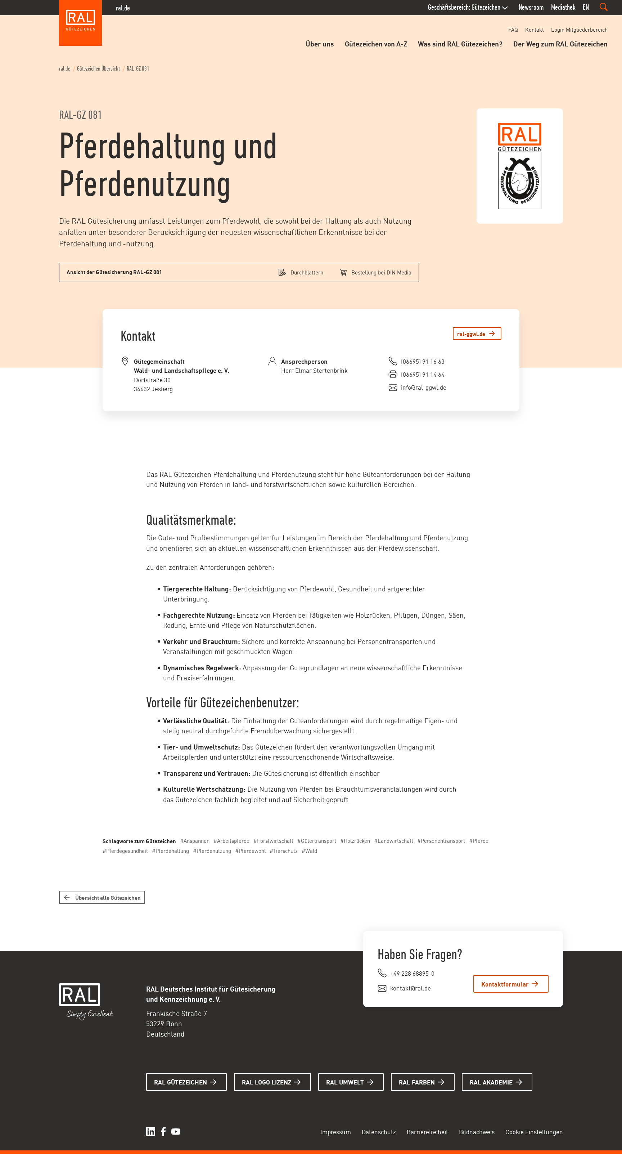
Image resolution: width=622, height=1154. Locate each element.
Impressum (335, 1131)
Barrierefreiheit (427, 1131)
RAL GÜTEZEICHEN (180, 1081)
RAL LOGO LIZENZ (266, 1081)
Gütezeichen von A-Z (376, 43)
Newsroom (531, 7)
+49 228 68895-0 (412, 973)
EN (586, 7)
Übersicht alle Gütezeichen (108, 897)
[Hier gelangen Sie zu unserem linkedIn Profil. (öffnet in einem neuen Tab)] (150, 1131)
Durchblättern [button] (306, 272)
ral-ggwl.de (471, 333)
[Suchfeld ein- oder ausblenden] (604, 7)
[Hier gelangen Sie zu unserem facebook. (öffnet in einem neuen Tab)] (163, 1131)
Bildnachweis (477, 1131)
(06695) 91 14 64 (423, 374)
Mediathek (563, 7)
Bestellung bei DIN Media (381, 272)
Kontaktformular (505, 983)
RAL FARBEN (417, 1081)
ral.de (123, 8)
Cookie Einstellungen (534, 1131)
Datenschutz (379, 1131)
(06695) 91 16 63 (423, 361)
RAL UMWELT (345, 1081)
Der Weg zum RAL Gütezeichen (560, 43)
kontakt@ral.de (410, 987)
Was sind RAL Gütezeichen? (460, 43)
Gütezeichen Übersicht (98, 68)
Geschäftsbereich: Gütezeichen (464, 7)
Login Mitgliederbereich (579, 29)
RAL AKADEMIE (491, 1081)
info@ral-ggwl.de (423, 387)
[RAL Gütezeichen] (80, 23)
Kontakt (534, 29)
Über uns (320, 43)
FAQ (513, 29)
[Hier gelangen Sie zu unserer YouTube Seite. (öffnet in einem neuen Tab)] (175, 1131)
